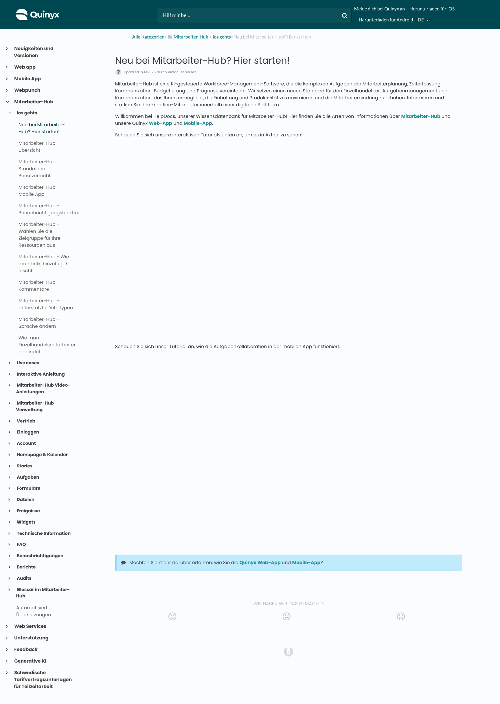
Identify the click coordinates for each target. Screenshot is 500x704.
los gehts (26, 113)
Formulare (28, 488)
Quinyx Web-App (260, 562)
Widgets (26, 522)
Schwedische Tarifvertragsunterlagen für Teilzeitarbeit (43, 679)
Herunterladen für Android (386, 20)
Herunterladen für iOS (432, 9)
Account (26, 443)
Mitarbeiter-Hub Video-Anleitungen (43, 388)
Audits (24, 578)
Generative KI (30, 661)
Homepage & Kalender (42, 455)
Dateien (25, 500)
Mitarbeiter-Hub (33, 101)
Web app (25, 67)
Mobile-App (198, 123)
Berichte (26, 567)
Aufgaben (27, 477)
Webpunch (27, 90)
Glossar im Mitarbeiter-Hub (43, 593)
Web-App (160, 123)
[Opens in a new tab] (288, 651)
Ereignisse (28, 511)
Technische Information (43, 534)
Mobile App (27, 78)
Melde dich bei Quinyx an (379, 9)
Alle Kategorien (148, 37)
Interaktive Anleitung (40, 374)
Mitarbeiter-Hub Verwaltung (35, 406)
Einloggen (27, 432)
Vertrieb (25, 421)
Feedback (26, 649)
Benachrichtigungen (39, 556)
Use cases (27, 363)
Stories (24, 466)
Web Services (30, 626)
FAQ (21, 545)
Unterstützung (31, 637)
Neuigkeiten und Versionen (34, 52)
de (421, 20)
